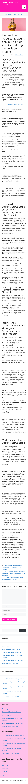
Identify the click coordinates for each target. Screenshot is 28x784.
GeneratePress (14, 781)
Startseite (5, 765)
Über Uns (4, 771)
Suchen (4, 628)
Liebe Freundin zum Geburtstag (11, 697)
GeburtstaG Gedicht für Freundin (11, 649)
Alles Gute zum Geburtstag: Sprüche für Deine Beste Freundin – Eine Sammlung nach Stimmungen (13, 573)
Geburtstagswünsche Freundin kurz (12, 652)
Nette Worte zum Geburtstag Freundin (13, 679)
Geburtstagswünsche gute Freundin (12, 660)
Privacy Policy (6, 768)
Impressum (5, 775)
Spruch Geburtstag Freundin (10, 663)
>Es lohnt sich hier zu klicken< (14, 14)
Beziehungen (5, 646)
